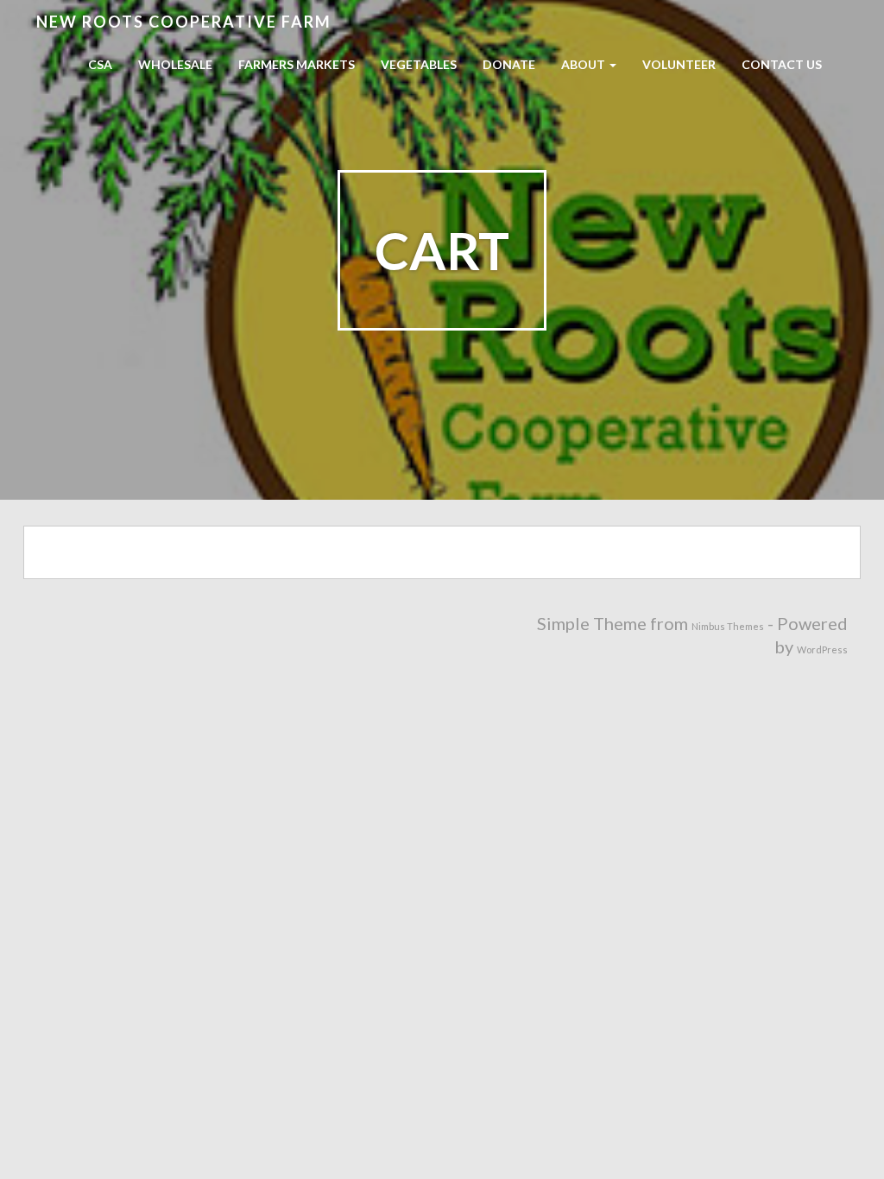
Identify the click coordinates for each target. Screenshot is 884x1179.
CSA (100, 64)
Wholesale (175, 64)
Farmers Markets (296, 64)
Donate (509, 64)
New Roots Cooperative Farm (184, 21)
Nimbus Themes (727, 626)
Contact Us (782, 64)
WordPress (822, 649)
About (584, 64)
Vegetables (419, 64)
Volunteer (679, 64)
